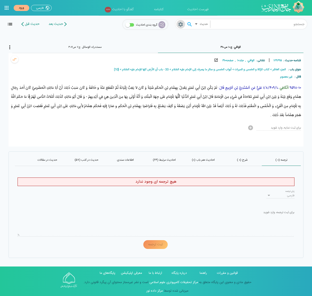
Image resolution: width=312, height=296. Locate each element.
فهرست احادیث (198, 9)
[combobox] (258, 24)
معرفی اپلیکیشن (131, 273)
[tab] (231, 47)
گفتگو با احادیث (120, 9)
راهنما (203, 273)
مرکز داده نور (154, 291)
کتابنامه (159, 9)
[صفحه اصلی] (284, 7)
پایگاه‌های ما (107, 273)
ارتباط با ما (155, 273)
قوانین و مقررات (227, 273)
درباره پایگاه (179, 273)
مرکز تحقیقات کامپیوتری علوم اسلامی (173, 282)
